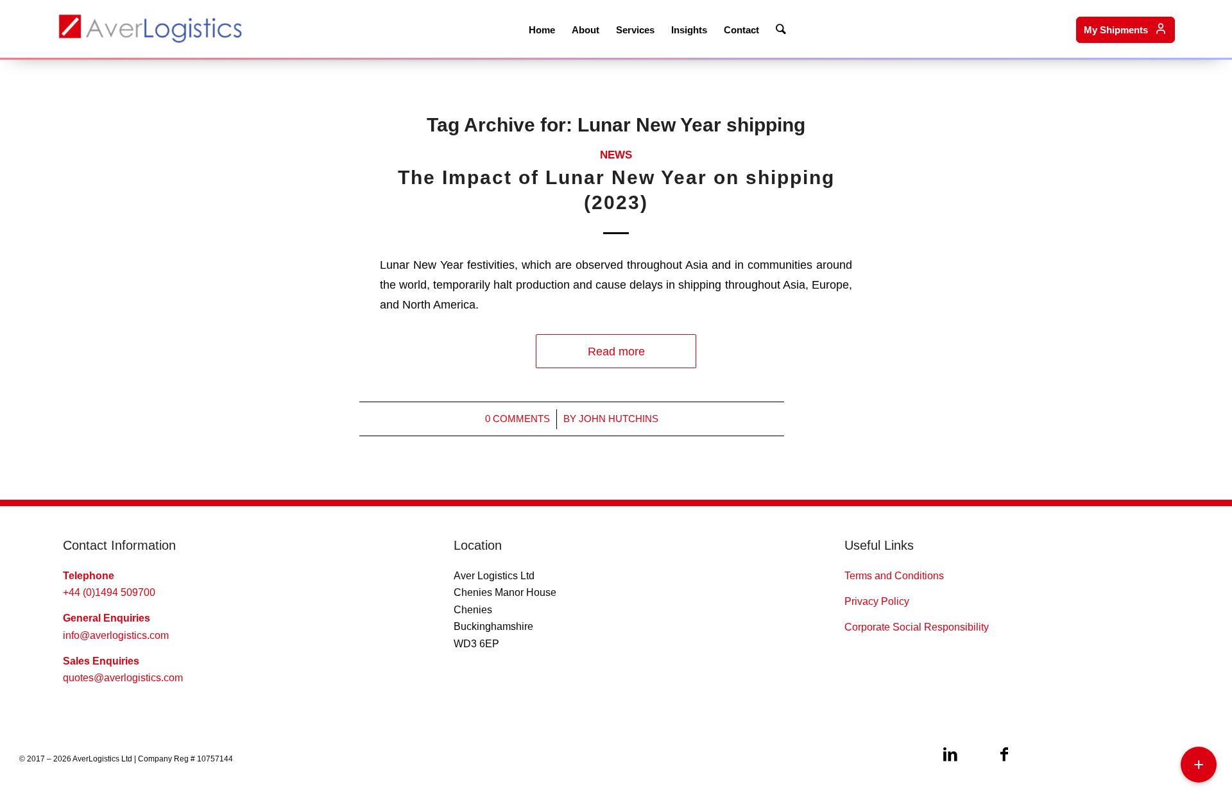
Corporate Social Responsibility (916, 627)
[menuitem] (542, 29)
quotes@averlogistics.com (123, 677)
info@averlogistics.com (116, 635)
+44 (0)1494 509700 (109, 592)
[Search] (781, 29)
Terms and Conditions (894, 575)
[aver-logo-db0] (150, 29)
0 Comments (517, 419)
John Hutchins (618, 419)
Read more (616, 351)
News (616, 155)
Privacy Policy (876, 601)
